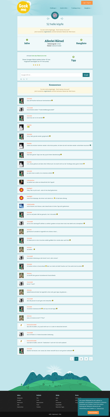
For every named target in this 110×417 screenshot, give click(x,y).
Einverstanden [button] (93, 412)
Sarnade (29, 98)
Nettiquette (20, 398)
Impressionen (39, 402)
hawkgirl (29, 188)
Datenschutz (20, 407)
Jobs (57, 400)
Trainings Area (75, 8)
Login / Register (87, 3)
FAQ (37, 398)
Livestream (58, 402)
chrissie (29, 56)
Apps (57, 398)
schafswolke (30, 204)
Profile (24, 79)
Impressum (20, 402)
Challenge (53, 8)
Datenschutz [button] (100, 408)
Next (62, 18)
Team (37, 404)
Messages (27, 79)
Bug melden (59, 404)
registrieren (47, 32)
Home (21, 79)
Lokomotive (30, 180)
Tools (37, 400)
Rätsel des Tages (60, 407)
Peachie (29, 125)
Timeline (38, 407)
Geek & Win (63, 8)
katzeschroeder (56, 46)
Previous (48, 18)
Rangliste (87, 8)
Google (86, 75)
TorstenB (30, 108)
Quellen (19, 400)
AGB (18, 404)
